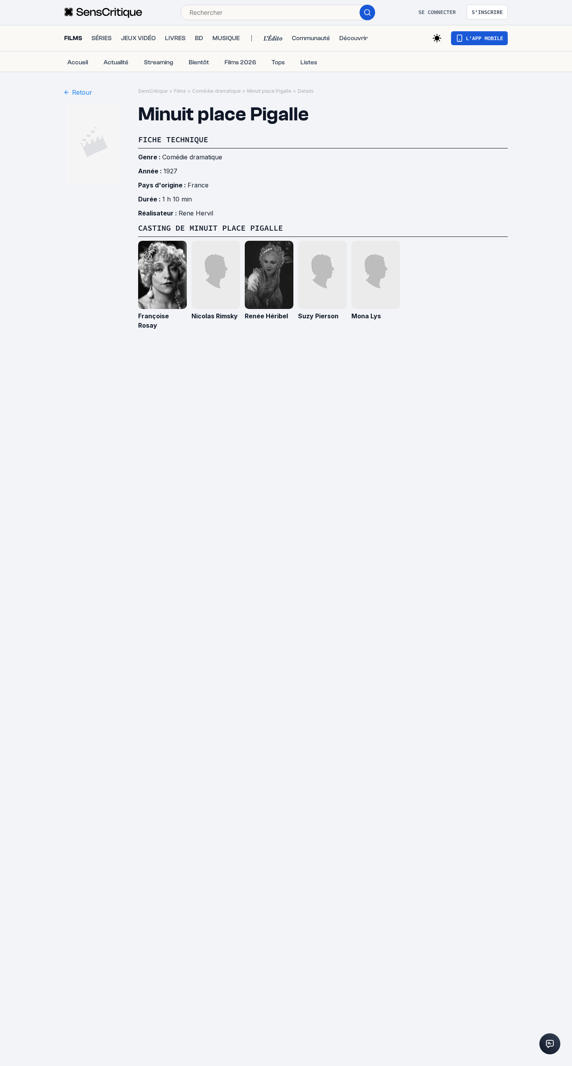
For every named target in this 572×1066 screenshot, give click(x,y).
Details (306, 91)
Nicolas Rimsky (214, 316)
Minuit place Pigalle (269, 91)
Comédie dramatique (216, 91)
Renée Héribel (266, 316)
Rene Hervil (196, 213)
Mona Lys (366, 316)
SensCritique (153, 91)
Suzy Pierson (318, 316)
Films (180, 91)
